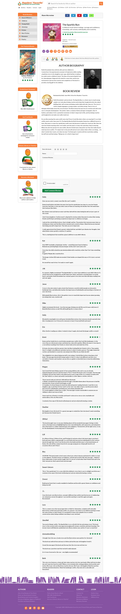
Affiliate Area (95, 597)
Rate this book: (46, 149)
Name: (44, 153)
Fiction (80, 7)
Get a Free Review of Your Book (27, 593)
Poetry (51, 9)
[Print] (91, 15)
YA (67, 7)
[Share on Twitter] (73, 15)
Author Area (94, 593)
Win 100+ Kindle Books (54, 595)
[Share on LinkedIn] (85, 15)
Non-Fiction (87, 7)
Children (62, 7)
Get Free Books (51, 597)
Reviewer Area (95, 595)
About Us (79, 595)
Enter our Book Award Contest (27, 595)
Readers (29, 7)
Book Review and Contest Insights (28, 597)
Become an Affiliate (82, 599)
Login (39, 7)
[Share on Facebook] (67, 15)
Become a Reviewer (82, 597)
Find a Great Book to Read (55, 593)
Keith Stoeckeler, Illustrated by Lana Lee (76, 32)
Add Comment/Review (53, 191)
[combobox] (75, 3)
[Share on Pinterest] (79, 15)
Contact (35, 7)
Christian (73, 7)
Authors (23, 7)
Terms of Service (97, 607)
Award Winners (53, 7)
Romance (95, 7)
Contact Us (79, 593)
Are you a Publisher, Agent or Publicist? (29, 599)
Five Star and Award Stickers (26, 601)
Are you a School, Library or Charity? (57, 599)
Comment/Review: (47, 157)
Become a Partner (81, 601)
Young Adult (25, 24)
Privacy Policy (85, 607)
